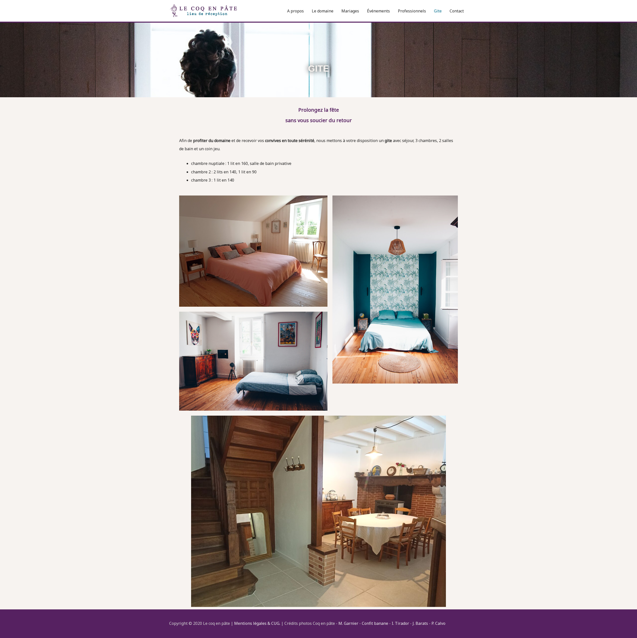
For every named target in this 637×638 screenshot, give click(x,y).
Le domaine (322, 11)
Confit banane (375, 623)
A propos (295, 11)
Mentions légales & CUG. (257, 623)
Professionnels (412, 11)
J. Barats (421, 623)
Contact (457, 11)
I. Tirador (400, 623)
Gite (438, 11)
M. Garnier (348, 623)
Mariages (350, 11)
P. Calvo (438, 623)
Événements (378, 11)
